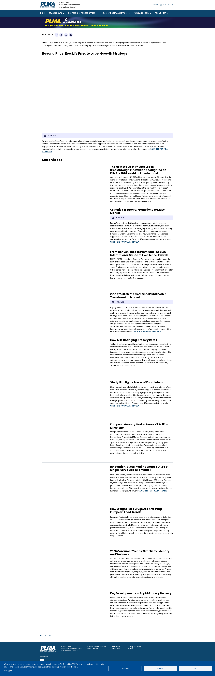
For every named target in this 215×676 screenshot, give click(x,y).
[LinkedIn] (66, 35)
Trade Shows (55, 13)
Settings (125, 668)
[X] (61, 35)
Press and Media (141, 13)
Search (155, 5)
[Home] (47, 5)
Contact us (116, 647)
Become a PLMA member (96, 647)
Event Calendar (167, 5)
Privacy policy (8, 670)
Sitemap (131, 648)
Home (42, 13)
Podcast (51, 135)
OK (196, 668)
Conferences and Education (81, 13)
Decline (160, 668)
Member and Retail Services (114, 13)
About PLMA (160, 13)
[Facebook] (56, 35)
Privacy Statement (134, 647)
